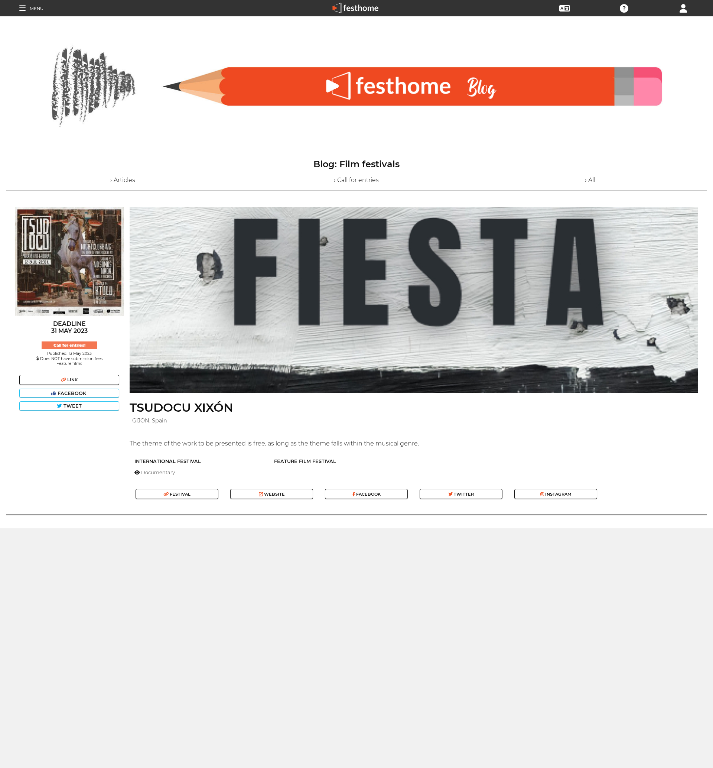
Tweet (72, 406)
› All (590, 180)
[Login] (683, 7)
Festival (180, 494)
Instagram (558, 494)
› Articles (122, 180)
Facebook (72, 393)
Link (72, 379)
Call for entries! (69, 345)
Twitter (463, 494)
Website (274, 494)
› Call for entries (356, 180)
